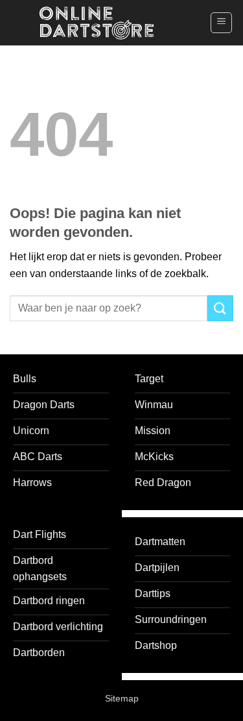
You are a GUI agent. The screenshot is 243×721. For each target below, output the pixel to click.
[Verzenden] (220, 308)
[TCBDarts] (96, 23)
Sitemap (122, 698)
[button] (221, 22)
